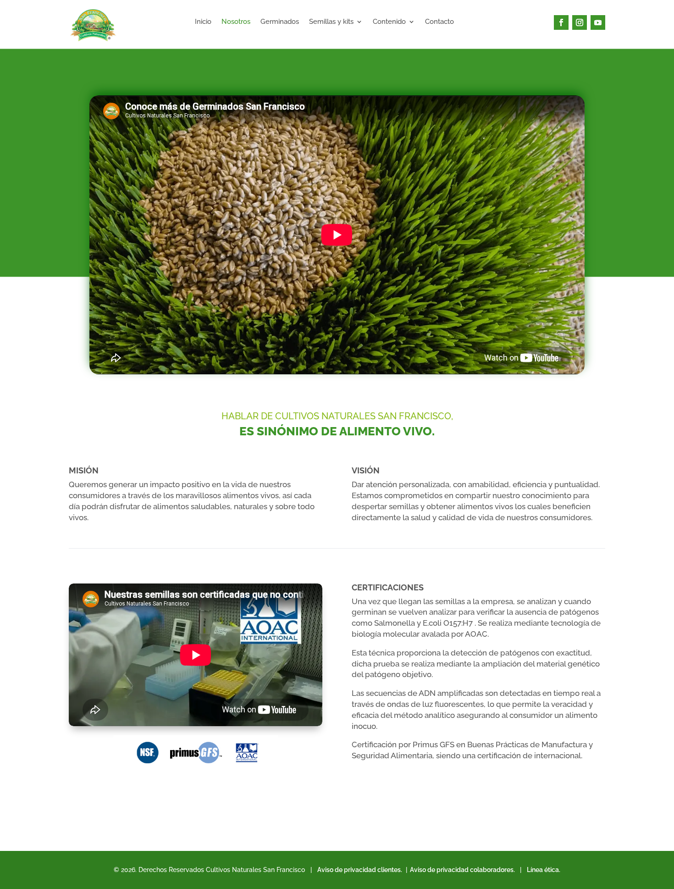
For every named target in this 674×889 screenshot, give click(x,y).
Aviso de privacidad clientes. (359, 869)
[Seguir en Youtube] (598, 22)
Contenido (389, 22)
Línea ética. (543, 869)
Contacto (439, 22)
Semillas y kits (331, 22)
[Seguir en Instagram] (579, 22)
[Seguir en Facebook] (561, 22)
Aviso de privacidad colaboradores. (461, 869)
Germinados (279, 22)
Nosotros (235, 22)
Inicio (203, 22)
